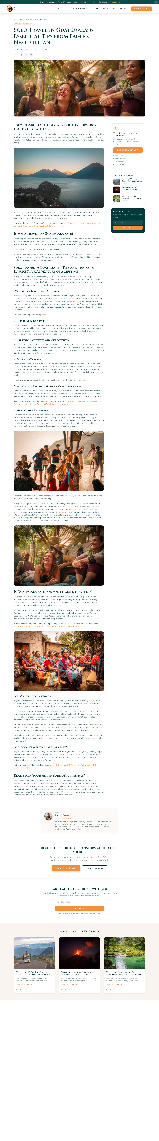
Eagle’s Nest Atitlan (77, 711)
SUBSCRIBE (127, 228)
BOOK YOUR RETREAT (142, 9)
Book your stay (67, 792)
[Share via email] (31, 55)
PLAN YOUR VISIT (95, 868)
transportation (72, 301)
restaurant (63, 512)
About (105, 8)
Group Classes (118, 164)
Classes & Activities (77, 8)
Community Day (74, 509)
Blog (21, 19)
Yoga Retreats (118, 161)
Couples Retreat (119, 158)
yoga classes (94, 727)
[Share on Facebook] (21, 55)
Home (16, 19)
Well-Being (93, 8)
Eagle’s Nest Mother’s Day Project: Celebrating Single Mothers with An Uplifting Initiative (52, 626)
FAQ (114, 8)
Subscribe (79, 908)
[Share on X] (26, 55)
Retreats (61, 8)
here (44, 315)
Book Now (116, 2)
